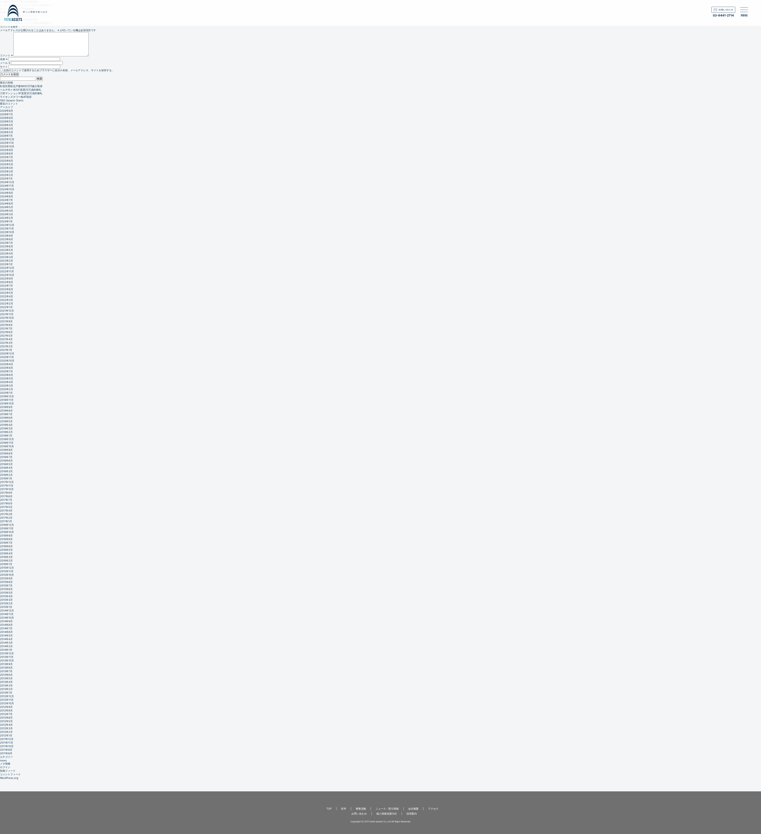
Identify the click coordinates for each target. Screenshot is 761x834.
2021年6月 (6, 332)
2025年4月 (6, 167)
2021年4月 (6, 339)
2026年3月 (6, 128)
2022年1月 (6, 307)
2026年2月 (6, 132)
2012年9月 (6, 706)
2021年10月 (7, 317)
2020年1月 (6, 392)
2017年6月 (6, 503)
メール (5, 62)
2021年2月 (6, 346)
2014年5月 (6, 635)
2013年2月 (6, 689)
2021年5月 (6, 335)
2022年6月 (6, 289)
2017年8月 (6, 496)
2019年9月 (6, 407)
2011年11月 (6, 742)
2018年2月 (6, 474)
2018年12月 (7, 439)
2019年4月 (6, 424)
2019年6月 (6, 417)
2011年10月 (6, 746)
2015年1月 (6, 606)
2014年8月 (6, 624)
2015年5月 (6, 592)
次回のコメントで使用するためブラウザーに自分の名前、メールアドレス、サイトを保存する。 (58, 70)
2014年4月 (6, 639)
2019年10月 (7, 403)
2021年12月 (7, 310)
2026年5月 (6, 121)
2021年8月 (6, 324)
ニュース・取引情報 (387, 808)
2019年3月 (6, 428)
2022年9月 (6, 278)
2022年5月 (6, 292)
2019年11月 (6, 399)
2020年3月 (6, 385)
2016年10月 (7, 532)
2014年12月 (7, 610)
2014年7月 (6, 628)
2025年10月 (7, 146)
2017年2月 (6, 517)
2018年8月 (6, 453)
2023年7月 (6, 242)
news (3, 760)
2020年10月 (7, 360)
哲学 (343, 808)
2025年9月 (6, 150)
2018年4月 (6, 467)
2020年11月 (7, 357)
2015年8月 (6, 582)
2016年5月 (6, 549)
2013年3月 (6, 685)
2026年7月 (6, 114)
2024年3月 (6, 214)
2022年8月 (6, 282)
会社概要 (413, 808)
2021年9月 (6, 321)
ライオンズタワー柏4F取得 (16, 96)
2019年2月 (6, 432)
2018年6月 (6, 460)
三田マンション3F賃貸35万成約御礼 (21, 93)
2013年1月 (6, 692)
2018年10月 (7, 446)
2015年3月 (6, 599)
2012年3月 (6, 728)
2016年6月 (6, 546)
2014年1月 (6, 649)
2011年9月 (6, 749)
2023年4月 (6, 253)
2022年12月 (7, 267)
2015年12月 (7, 567)
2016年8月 (6, 539)
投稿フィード (7, 770)
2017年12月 (7, 482)
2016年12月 (7, 524)
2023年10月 (7, 232)
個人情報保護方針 (386, 813)
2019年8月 (6, 410)
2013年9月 (6, 664)
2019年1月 (6, 435)
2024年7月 (6, 200)
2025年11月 (7, 142)
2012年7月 (6, 714)
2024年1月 (6, 221)
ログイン (5, 767)
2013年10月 (7, 660)
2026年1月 (6, 135)
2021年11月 (6, 314)
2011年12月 (6, 739)
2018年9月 (6, 449)
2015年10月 (7, 574)
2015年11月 (6, 571)
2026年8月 (6, 110)
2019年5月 (6, 421)
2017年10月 (7, 489)
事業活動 (361, 808)
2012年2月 (6, 731)
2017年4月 (6, 510)
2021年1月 (6, 349)
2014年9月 (6, 621)
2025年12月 (7, 139)
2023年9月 (6, 235)
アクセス (433, 808)
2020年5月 (6, 378)
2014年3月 (6, 642)
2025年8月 (6, 153)
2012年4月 (6, 724)
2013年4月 (6, 681)
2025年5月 (6, 164)
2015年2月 (6, 603)
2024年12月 (7, 182)
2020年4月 (6, 382)
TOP (329, 808)
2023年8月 (6, 239)
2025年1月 (6, 178)
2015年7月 (6, 585)
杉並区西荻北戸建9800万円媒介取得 (21, 86)
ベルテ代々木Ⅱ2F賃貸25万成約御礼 (20, 89)
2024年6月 (6, 203)
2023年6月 (6, 246)
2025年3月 (6, 171)
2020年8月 (6, 367)
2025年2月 (6, 175)
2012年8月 (6, 710)
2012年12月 (7, 696)
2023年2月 (6, 260)
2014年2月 (6, 646)
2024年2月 (6, 217)
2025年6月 (6, 160)
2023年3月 (6, 257)
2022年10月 (7, 274)
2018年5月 (6, 464)
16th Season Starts (11, 100)
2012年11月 (6, 699)
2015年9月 (6, 578)
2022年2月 (6, 303)
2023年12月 (7, 224)
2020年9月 (6, 364)
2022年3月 (6, 299)
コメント (6, 55)
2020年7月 (6, 371)
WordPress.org (9, 777)
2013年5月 (6, 678)
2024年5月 (6, 207)
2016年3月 (6, 557)
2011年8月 (6, 753)
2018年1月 (6, 478)
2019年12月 (7, 396)
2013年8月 (6, 667)
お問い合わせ (359, 813)
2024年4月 (6, 210)
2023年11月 (7, 228)
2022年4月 (6, 296)
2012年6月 (6, 717)
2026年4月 (6, 125)
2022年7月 (6, 285)
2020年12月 (7, 353)
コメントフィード (10, 774)
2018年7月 (6, 457)
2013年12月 (7, 653)
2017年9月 (6, 492)
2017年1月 (6, 521)
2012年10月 (7, 703)
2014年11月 (6, 614)
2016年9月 (6, 535)
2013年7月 (6, 671)
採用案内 (411, 813)
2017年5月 (6, 507)
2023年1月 (6, 264)
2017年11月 (6, 485)
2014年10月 (7, 617)
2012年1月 (6, 735)
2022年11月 (7, 271)
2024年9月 (6, 192)
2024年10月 (7, 189)
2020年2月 (6, 389)
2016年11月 (6, 528)
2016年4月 (6, 553)
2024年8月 (6, 196)
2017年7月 (6, 499)
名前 (4, 59)
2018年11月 (6, 442)
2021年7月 (6, 328)
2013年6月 (6, 674)
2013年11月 (6, 656)
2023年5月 (6, 249)
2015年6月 (6, 589)
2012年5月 (6, 721)
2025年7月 (6, 157)
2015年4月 (6, 596)
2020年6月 (6, 374)
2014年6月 (6, 631)
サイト (4, 66)
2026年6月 (6, 117)
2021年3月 (6, 342)
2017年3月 (6, 514)
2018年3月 (6, 471)
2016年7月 (6, 542)
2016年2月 (6, 560)
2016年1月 (6, 564)
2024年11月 (7, 185)
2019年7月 (6, 414)
